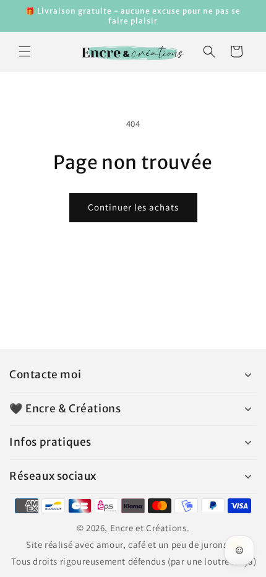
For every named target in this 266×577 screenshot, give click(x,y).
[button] (24, 51)
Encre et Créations (148, 528)
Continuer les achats (133, 207)
